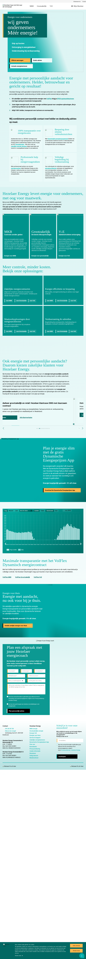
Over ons (32, 744)
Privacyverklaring (35, 749)
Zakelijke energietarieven (37, 740)
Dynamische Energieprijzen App (39, 742)
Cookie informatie (35, 751)
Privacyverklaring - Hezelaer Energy (70, 750)
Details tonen (18, 955)
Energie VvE (33, 733)
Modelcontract (34, 758)
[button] (3, 428)
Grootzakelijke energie (36, 731)
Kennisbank (33, 746)
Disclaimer (33, 753)
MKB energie (33, 728)
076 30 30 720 (9, 728)
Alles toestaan (76, 945)
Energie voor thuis (35, 735)
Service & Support (35, 737)
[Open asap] (81, 955)
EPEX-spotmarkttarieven (65, 99)
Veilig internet (34, 755)
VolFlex (49, 99)
